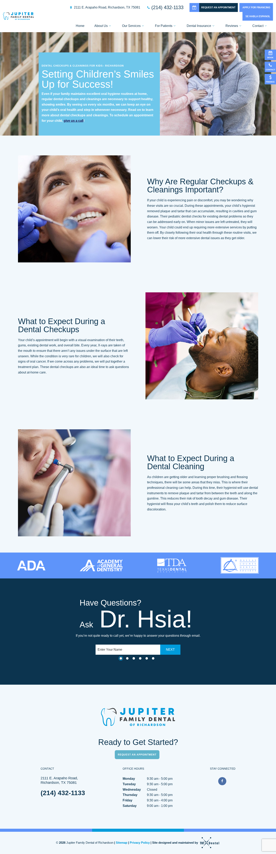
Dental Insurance (199, 26)
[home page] (18, 16)
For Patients (163, 26)
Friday (127, 800)
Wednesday (132, 789)
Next (170, 649)
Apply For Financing (256, 7)
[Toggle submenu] (110, 26)
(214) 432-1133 (167, 7)
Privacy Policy (140, 842)
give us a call (73, 120)
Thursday (130, 795)
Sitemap (121, 842)
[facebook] (222, 781)
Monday (129, 778)
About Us (101, 26)
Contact (257, 26)
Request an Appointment (218, 7)
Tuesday (129, 784)
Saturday (130, 805)
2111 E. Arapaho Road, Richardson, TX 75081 (107, 7)
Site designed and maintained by (175, 842)
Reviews (231, 26)
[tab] (121, 658)
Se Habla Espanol (257, 16)
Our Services (131, 26)
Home (80, 26)
